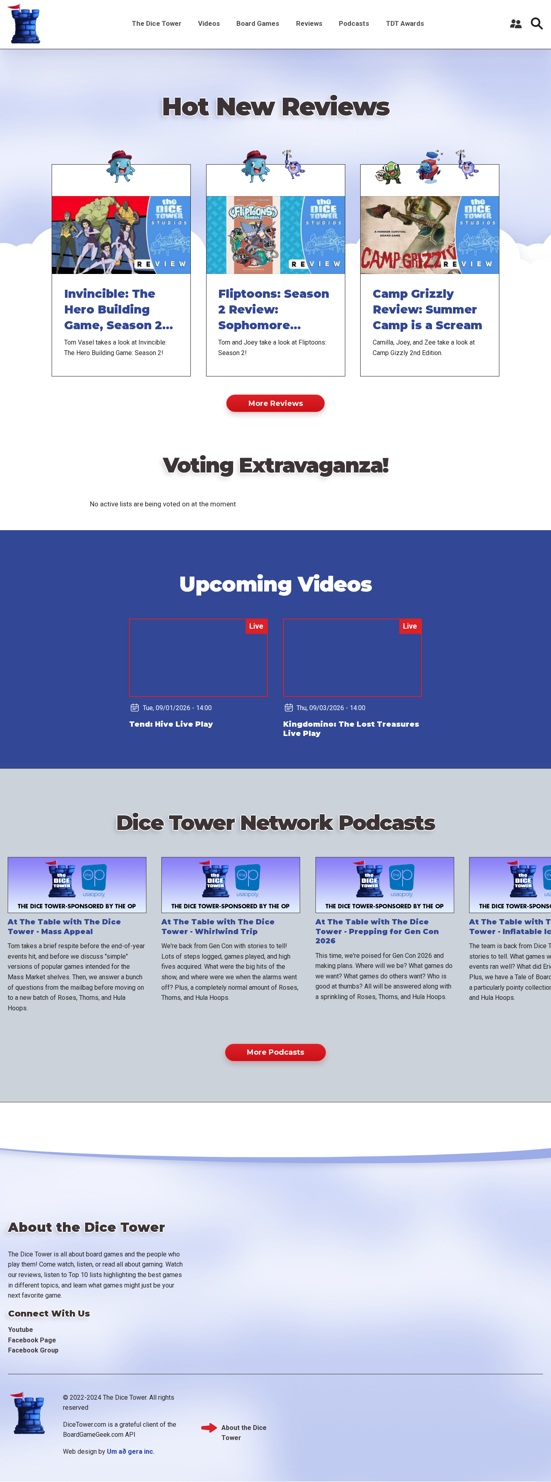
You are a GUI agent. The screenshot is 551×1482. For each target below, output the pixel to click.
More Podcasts (275, 1052)
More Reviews (275, 403)
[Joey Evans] (295, 162)
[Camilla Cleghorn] (391, 162)
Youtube (20, 1330)
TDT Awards (405, 23)
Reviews (309, 23)
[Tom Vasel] (121, 162)
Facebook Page (32, 1340)
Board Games (257, 23)
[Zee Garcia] (429, 162)
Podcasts (354, 23)
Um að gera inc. (130, 1451)
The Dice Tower (157, 23)
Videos (209, 23)
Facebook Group (33, 1350)
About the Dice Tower (244, 1428)
